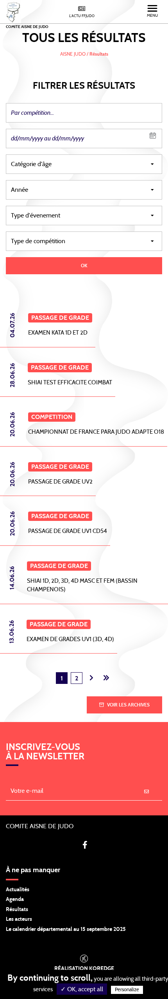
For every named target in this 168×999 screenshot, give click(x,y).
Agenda (15, 899)
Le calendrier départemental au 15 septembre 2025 (66, 929)
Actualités (17, 889)
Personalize (127, 989)
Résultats (17, 909)
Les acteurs (19, 919)
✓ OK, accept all (82, 989)
